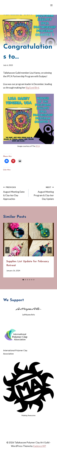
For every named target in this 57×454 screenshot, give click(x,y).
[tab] (23, 279)
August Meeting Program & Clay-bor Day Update (44, 193)
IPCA (38, 146)
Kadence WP (39, 446)
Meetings (16, 40)
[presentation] (28, 239)
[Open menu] (51, 5)
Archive (7, 40)
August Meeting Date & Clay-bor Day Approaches (14, 193)
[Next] (49, 250)
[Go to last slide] (7, 250)
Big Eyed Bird (32, 87)
